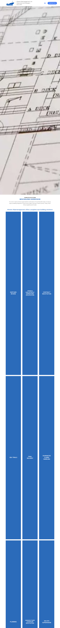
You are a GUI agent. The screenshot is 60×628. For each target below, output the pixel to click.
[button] (45, 3)
